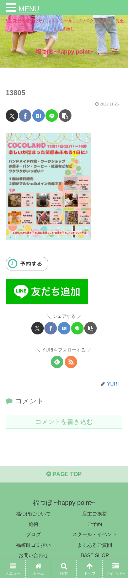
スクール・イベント (94, 534)
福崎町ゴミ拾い (33, 545)
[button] (65, 115)
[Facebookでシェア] (25, 115)
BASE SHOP (95, 555)
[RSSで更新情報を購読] (71, 362)
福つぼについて (33, 514)
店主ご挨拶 (94, 514)
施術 (33, 524)
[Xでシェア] (12, 115)
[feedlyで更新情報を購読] (57, 362)
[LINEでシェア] (52, 115)
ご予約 (94, 524)
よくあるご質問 (94, 545)
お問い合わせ (33, 555)
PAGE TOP (66, 474)
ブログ (33, 534)
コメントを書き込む (64, 421)
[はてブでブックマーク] (38, 115)
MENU (28, 9)
